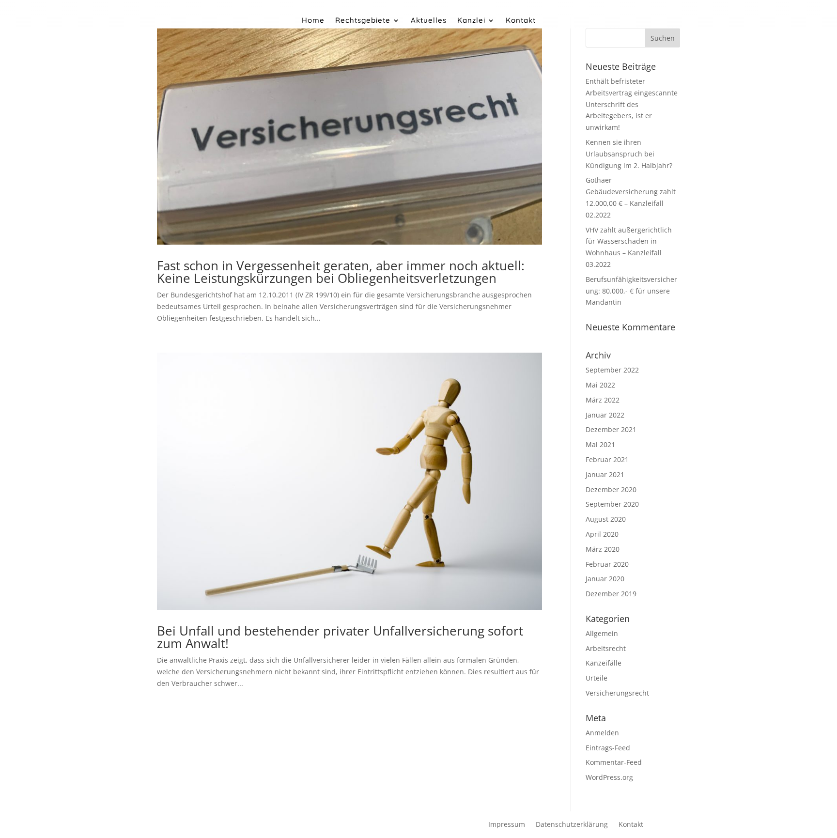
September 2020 (612, 504)
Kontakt (521, 21)
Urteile (596, 678)
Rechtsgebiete (362, 21)
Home (313, 21)
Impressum (506, 825)
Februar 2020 (607, 564)
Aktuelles (429, 21)
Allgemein (602, 633)
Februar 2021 (607, 459)
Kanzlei (471, 21)
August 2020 (606, 519)
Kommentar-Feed (614, 762)
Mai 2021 (600, 444)
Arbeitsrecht (606, 648)
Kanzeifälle (603, 662)
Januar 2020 (605, 578)
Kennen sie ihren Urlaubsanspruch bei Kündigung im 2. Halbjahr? (629, 154)
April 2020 (602, 534)
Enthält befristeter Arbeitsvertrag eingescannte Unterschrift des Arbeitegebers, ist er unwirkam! (632, 104)
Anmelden (602, 732)
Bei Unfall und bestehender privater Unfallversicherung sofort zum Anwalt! (340, 637)
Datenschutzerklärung (572, 825)
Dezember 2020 (611, 489)
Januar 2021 (605, 474)
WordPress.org (609, 777)
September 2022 (612, 369)
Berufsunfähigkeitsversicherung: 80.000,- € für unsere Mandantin (631, 291)
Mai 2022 (600, 384)
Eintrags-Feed (608, 747)
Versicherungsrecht (617, 693)
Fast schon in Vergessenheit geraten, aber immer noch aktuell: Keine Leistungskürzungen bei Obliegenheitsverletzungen (341, 272)
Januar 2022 (605, 414)
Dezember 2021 (611, 429)
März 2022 (603, 399)
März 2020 (603, 549)
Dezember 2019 (611, 593)
